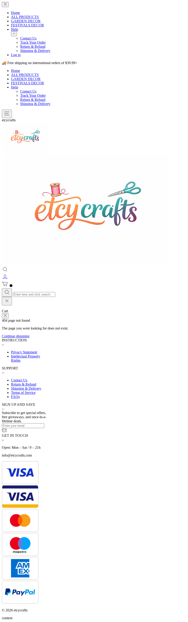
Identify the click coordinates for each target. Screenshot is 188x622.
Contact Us (28, 38)
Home (15, 13)
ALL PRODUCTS (25, 17)
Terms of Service (23, 393)
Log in (16, 55)
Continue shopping (15, 336)
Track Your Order (33, 42)
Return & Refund (32, 46)
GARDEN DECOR (26, 21)
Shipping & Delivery (35, 51)
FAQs (15, 397)
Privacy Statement (24, 352)
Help (14, 29)
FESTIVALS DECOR (27, 25)
